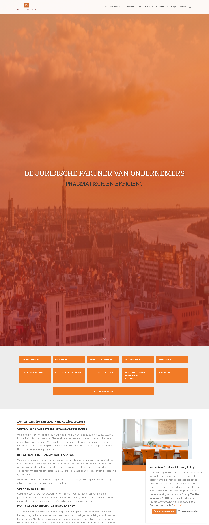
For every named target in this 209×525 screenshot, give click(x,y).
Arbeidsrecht (165, 359)
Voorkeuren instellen (188, 511)
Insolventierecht (133, 359)
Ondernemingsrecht (103, 391)
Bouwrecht (61, 359)
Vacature (160, 7)
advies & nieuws (146, 7)
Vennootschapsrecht (101, 359)
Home (104, 7)
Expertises (129, 7)
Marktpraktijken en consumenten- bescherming (134, 375)
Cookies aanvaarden (164, 511)
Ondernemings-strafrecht (34, 372)
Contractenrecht (30, 359)
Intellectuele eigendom (102, 372)
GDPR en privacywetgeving (68, 372)
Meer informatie (181, 505)
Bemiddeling (165, 372)
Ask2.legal (171, 7)
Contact (182, 7)
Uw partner (115, 7)
